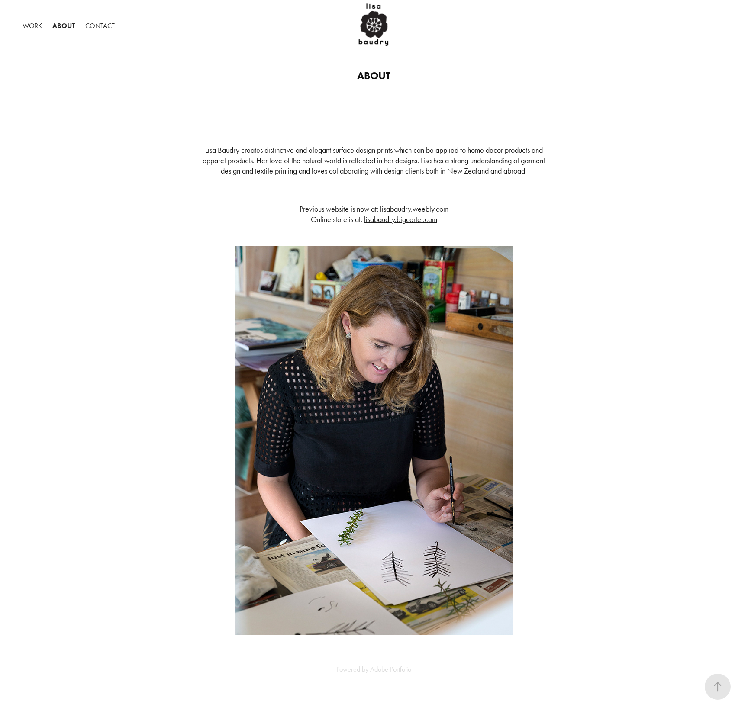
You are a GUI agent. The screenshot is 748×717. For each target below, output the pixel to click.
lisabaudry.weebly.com (414, 209)
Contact (100, 26)
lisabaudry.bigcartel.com (400, 219)
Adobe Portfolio (390, 669)
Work (32, 26)
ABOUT (63, 26)
